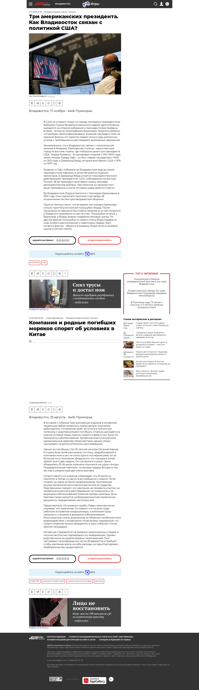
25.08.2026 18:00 (36, 318)
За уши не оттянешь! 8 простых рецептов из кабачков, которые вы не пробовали (153, 363)
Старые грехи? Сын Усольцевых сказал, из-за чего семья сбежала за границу (152, 325)
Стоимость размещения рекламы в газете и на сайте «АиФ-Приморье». (101, 637)
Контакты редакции (56, 637)
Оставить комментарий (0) (100, 240)
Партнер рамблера (72, 679)
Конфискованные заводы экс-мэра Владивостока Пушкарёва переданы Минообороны (147, 293)
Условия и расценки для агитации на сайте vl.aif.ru (71, 640)
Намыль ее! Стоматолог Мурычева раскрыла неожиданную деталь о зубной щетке (151, 354)
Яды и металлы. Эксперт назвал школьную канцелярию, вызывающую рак (150, 373)
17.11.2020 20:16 (35, 12)
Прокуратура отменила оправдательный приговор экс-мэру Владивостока (147, 281)
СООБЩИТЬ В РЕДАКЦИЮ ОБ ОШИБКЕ (115, 640)
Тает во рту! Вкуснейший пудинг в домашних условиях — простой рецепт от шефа (151, 344)
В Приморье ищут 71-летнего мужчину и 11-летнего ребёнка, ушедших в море (146, 305)
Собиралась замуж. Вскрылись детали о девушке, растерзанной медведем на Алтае (151, 335)
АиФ (50, 402)
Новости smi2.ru (38, 309)
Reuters (51, 96)
